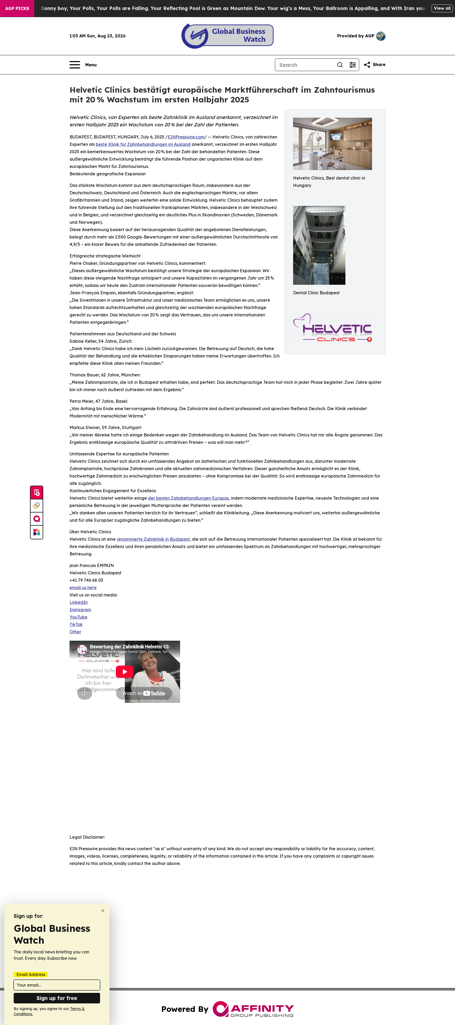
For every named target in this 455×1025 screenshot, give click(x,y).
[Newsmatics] (37, 532)
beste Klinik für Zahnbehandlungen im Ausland (143, 144)
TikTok (76, 624)
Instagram (80, 609)
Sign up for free (57, 998)
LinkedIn (79, 602)
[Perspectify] (37, 505)
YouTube (78, 617)
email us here (83, 587)
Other (75, 631)
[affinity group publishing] (37, 519)
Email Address (30, 974)
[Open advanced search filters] (352, 65)
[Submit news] (37, 492)
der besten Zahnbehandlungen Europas (188, 498)
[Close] (102, 910)
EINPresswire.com (186, 137)
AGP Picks (17, 8)
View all (442, 8)
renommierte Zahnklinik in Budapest (153, 539)
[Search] (340, 65)
